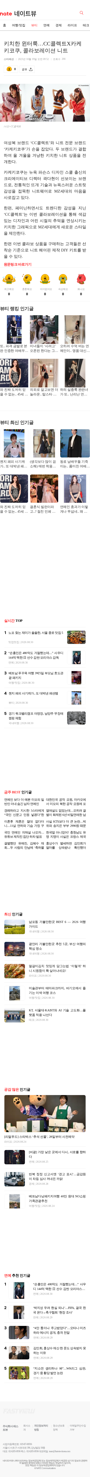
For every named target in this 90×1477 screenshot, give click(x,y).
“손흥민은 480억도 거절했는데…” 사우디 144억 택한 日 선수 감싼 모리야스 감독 (59, 1289)
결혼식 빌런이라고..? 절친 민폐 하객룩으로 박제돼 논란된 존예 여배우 (44, 509)
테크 (31, 1019)
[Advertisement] (45, 569)
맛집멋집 (13, 642)
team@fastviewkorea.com (59, 1451)
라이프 (72, 25)
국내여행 (14, 723)
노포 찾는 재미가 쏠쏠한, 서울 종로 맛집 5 (35, 632)
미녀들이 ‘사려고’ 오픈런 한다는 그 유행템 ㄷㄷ (43, 348)
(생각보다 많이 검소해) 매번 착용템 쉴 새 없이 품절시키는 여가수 (43, 464)
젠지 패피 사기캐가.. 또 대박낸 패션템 (13, 464)
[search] (82, 12)
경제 (58, 25)
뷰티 (34, 25)
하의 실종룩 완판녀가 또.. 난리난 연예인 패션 (74, 392)
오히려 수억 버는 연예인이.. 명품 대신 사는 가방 (74, 348)
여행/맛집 (18, 25)
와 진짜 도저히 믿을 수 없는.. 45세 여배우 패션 (14, 392)
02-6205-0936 (14, 1451)
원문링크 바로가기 (18, 264)
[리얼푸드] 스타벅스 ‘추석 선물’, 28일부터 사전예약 (39, 1136)
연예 (46, 25)
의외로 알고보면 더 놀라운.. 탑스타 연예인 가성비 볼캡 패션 (44, 392)
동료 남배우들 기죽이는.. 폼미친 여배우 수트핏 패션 (75, 464)
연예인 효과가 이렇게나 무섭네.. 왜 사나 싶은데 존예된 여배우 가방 (74, 509)
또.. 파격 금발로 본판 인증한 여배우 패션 (13, 348)
